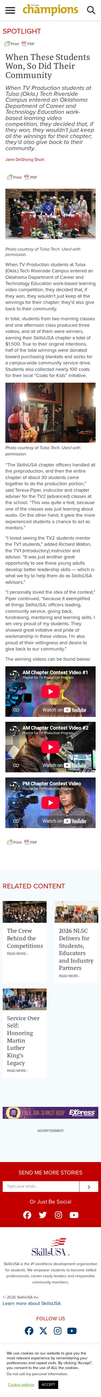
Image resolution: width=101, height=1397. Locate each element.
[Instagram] (58, 1215)
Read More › (17, 954)
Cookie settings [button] (21, 1384)
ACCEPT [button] (48, 1384)
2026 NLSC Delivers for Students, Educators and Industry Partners (76, 949)
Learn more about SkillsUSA (32, 1303)
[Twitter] (43, 1215)
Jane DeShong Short (24, 159)
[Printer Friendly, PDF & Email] (19, 46)
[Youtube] (74, 1215)
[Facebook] (27, 1215)
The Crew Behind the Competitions (25, 938)
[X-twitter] (43, 1330)
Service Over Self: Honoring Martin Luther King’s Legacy (23, 1040)
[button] (10, 10)
